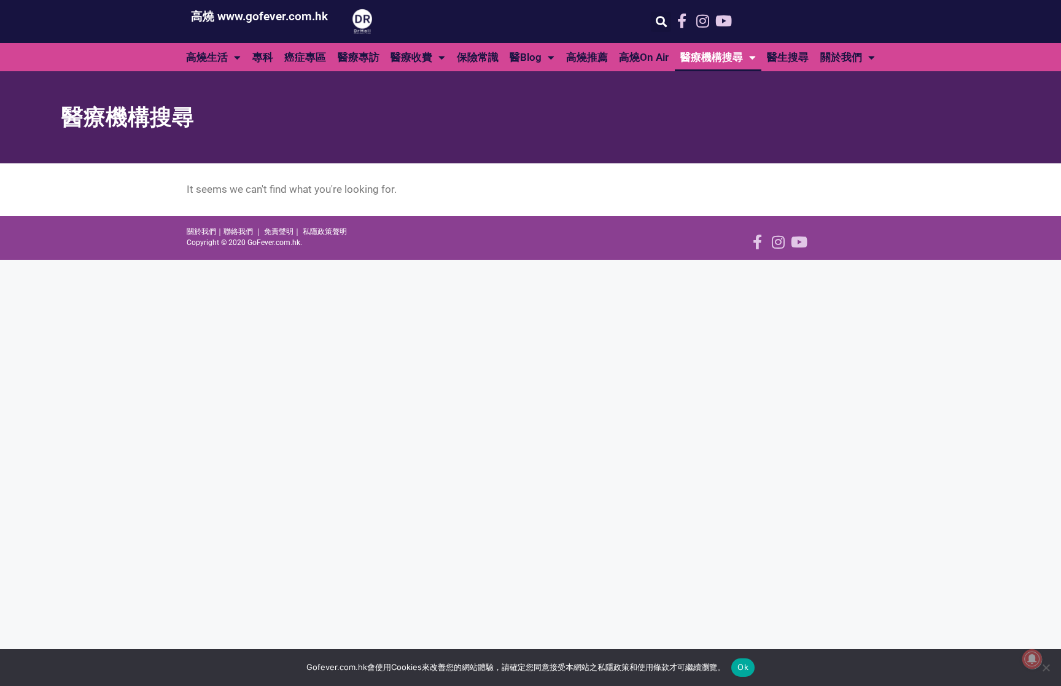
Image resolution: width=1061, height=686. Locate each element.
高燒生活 (207, 57)
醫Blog (526, 57)
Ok (742, 667)
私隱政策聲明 (325, 231)
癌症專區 (305, 57)
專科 (262, 57)
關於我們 (841, 57)
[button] (661, 22)
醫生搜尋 (788, 57)
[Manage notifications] (1032, 659)
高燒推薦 (587, 57)
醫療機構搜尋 (711, 57)
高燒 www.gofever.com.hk (259, 16)
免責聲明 (278, 231)
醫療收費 (411, 57)
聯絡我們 (238, 231)
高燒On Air (644, 57)
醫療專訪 (358, 57)
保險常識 (478, 57)
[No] (1046, 667)
